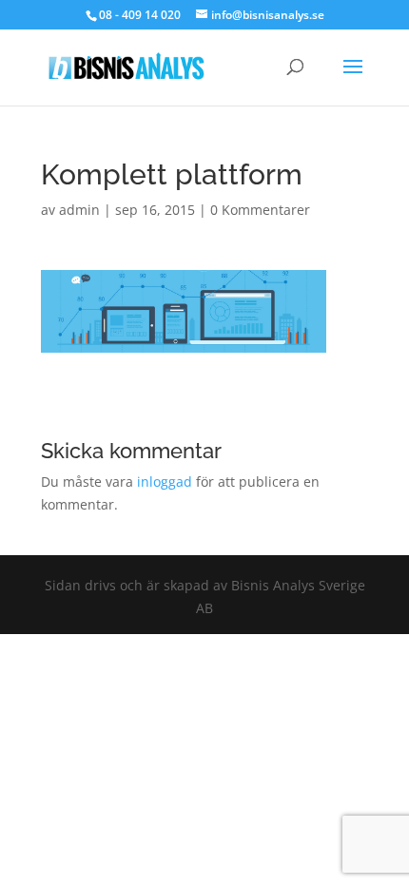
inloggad (164, 481)
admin (79, 210)
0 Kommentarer (260, 210)
